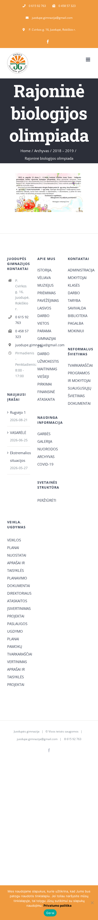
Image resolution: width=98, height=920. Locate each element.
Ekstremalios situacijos (19, 456)
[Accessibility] (92, 26)
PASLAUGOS (17, 623)
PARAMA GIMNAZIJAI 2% (46, 338)
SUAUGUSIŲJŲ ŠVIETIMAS (79, 392)
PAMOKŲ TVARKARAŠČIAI (18, 650)
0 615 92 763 (22, 320)
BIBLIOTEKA (77, 315)
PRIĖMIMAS (46, 292)
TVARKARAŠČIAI (79, 365)
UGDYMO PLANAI (15, 635)
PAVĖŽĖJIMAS (48, 300)
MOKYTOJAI (77, 277)
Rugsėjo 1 (18, 412)
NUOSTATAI (16, 555)
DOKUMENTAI (79, 403)
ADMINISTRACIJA (79, 270)
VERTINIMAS (17, 661)
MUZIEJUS (45, 285)
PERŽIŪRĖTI (46, 500)
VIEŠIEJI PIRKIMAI (44, 380)
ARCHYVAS (45, 456)
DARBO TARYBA (74, 296)
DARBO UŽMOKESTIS (48, 357)
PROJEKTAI (15, 616)
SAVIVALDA (77, 308)
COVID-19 (45, 464)
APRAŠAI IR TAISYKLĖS (16, 566)
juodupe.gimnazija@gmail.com (22, 345)
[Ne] (92, 902)
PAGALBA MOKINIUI (76, 327)
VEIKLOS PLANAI (14, 544)
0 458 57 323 (22, 334)
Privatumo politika (58, 905)
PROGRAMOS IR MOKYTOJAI (79, 377)
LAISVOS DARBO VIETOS (44, 316)
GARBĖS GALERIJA (44, 437)
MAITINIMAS (47, 368)
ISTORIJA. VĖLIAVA (44, 274)
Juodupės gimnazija (26, 731)
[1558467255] (49, 175)
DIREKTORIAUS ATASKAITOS (18, 597)
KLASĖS (74, 285)
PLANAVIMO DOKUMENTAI (18, 582)
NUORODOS (47, 449)
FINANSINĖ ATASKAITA (46, 395)
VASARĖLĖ (18, 432)
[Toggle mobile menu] (88, 59)
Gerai (50, 913)
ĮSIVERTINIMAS (18, 608)
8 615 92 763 (72, 739)
